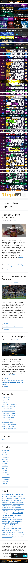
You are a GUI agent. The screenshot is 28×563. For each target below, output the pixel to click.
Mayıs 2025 (5, 459)
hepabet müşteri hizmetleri (10, 523)
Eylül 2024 (4, 472)
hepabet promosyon (7, 528)
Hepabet (6, 263)
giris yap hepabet (7, 498)
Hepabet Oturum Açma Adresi (11, 216)
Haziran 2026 (5, 450)
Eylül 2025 (4, 455)
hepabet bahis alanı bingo (6, 502)
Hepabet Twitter (7, 530)
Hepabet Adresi (6, 397)
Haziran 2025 (5, 457)
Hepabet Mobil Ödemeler (8, 411)
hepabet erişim (11, 510)
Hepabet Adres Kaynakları (9, 428)
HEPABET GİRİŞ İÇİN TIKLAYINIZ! (14, 30)
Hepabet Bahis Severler (8, 417)
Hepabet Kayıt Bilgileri (13, 336)
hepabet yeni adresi (18, 532)
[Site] (14, 50)
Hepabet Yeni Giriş (7, 534)
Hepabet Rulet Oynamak (8, 406)
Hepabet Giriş (5, 400)
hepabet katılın (12, 517)
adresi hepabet (6, 494)
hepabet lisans (4, 521)
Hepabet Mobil (6, 419)
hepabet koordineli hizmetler (17, 519)
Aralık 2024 (5, 466)
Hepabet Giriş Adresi (11, 515)
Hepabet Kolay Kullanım (8, 426)
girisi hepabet (18, 496)
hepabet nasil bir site (9, 525)
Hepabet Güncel (6, 517)
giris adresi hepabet (8, 496)
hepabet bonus (5, 505)
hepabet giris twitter (7, 513)
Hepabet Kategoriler (7, 422)
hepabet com (5, 510)
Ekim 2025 (4, 452)
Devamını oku (20, 319)
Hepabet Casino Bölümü (8, 413)
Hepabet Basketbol (7, 408)
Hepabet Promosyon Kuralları (9, 424)
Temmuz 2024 (6, 477)
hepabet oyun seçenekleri (8, 526)
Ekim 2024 (4, 470)
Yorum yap (6, 268)
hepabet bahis (17, 500)
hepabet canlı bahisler (17, 507)
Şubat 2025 (5, 461)
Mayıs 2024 (5, 481)
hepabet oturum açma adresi (13, 266)
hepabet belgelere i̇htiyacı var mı (18, 504)
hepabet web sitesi (6, 532)
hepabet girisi (18, 510)
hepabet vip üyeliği (15, 530)
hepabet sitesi (16, 528)
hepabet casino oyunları (7, 509)
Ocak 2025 (5, 463)
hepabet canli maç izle (7, 507)
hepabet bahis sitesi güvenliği (7, 504)
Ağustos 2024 (5, 474)
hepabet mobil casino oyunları (15, 327)
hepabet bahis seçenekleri (17, 502)
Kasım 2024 (5, 468)
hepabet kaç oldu (7, 519)
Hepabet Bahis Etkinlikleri (8, 415)
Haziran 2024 (5, 479)
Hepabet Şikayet (7, 537)
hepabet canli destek (15, 505)
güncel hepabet (16, 498)
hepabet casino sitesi (19, 509)
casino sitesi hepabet (9, 265)
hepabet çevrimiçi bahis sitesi (19, 534)
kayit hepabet (17, 537)
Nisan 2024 (5, 483)
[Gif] (14, 81)
